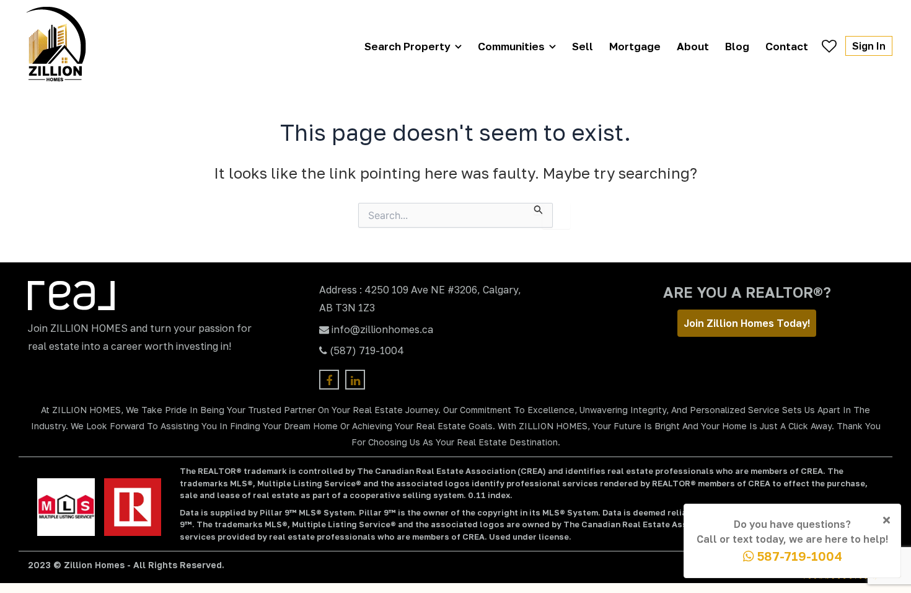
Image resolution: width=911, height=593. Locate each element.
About (693, 46)
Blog (737, 46)
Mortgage (635, 46)
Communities (511, 46)
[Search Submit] (539, 209)
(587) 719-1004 (367, 350)
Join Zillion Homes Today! (747, 323)
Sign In (869, 46)
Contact (786, 46)
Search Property (407, 46)
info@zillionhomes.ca (382, 329)
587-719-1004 (798, 555)
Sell (582, 46)
